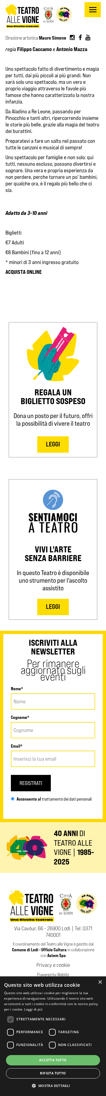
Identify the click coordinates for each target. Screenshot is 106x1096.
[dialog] (53, 1036)
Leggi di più (33, 1009)
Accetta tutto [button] (53, 1060)
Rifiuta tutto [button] (53, 1073)
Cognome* (20, 717)
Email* (17, 746)
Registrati (31, 783)
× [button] (100, 982)
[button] (53, 1086)
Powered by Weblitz (53, 974)
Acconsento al (29, 799)
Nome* (17, 688)
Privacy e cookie (53, 965)
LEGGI (53, 444)
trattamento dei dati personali (66, 799)
